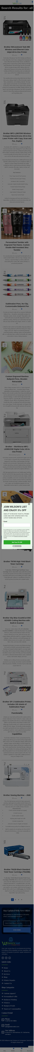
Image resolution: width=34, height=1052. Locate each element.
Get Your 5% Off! (17, 542)
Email (5, 521)
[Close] (30, 505)
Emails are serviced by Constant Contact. (15, 537)
